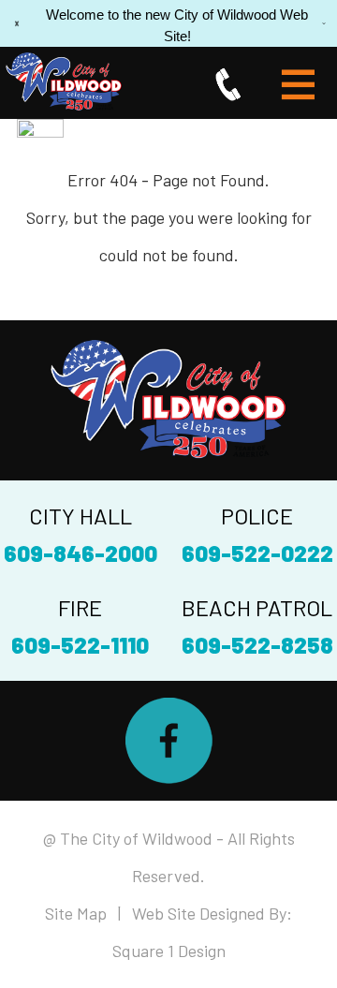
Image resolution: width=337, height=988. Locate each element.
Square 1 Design (169, 950)
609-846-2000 (80, 553)
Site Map (76, 913)
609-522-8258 (257, 644)
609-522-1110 (80, 644)
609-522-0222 (257, 553)
